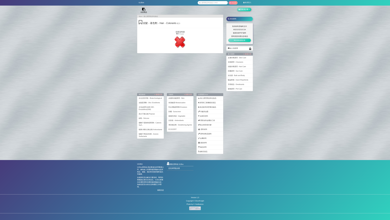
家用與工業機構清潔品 (207, 103)
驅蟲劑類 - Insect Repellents (238, 80)
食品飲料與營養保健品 (207, 107)
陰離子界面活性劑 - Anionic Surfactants (149, 135)
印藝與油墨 (204, 111)
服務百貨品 (203, 151)
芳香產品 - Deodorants (236, 84)
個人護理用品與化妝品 (151, 16)
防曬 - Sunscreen (174, 111)
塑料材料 (203, 129)
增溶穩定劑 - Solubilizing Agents (180, 125)
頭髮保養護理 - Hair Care (237, 66)
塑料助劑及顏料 (206, 134)
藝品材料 (203, 147)
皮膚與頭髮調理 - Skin (176, 98)
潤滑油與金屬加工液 (207, 120)
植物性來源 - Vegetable (176, 116)
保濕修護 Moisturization (176, 103)
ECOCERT (172, 129)
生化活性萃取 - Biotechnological (150, 98)
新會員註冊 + (245, 9)
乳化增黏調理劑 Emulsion (177, 107)
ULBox (141, 3)
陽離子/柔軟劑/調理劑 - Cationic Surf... (150, 124)
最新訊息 (160, 190)
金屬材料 (203, 138)
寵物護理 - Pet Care (235, 89)
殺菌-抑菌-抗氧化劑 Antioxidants (150, 129)
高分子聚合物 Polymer (147, 114)
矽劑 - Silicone (144, 118)
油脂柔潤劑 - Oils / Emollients (149, 103)
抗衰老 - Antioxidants (176, 120)
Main (140, 16)
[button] (247, 2)
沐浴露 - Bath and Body (236, 75)
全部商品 (143, 12)
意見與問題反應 (174, 168)
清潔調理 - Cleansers (235, 62)
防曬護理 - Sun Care (235, 71)
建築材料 (203, 143)
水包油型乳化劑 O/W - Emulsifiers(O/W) (147, 108)
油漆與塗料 (203, 116)
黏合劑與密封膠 (205, 125)
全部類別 (203, 94)
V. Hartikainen (198, 204)
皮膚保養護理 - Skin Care (237, 58)
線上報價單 (234, 48)
